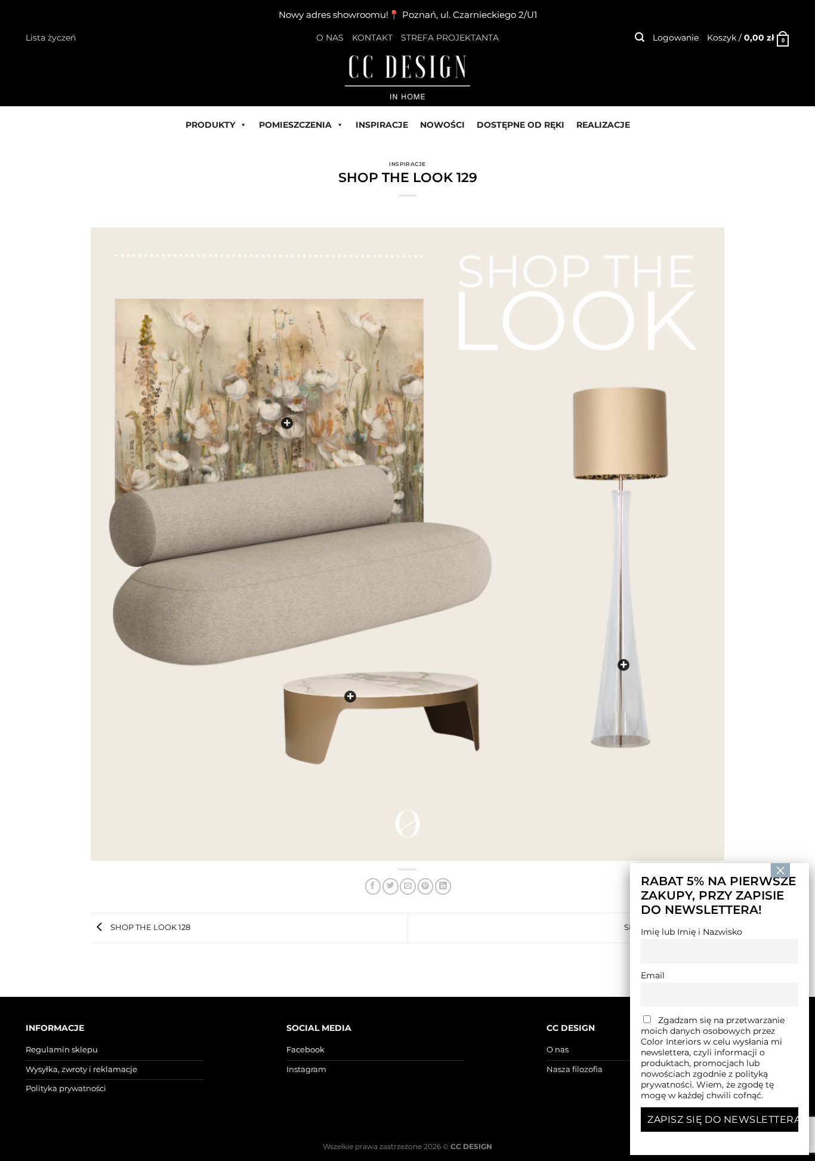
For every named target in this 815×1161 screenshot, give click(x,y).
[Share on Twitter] (390, 886)
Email (653, 975)
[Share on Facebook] (373, 886)
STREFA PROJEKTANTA (450, 37)
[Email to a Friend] (408, 886)
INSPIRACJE (382, 124)
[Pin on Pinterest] (426, 886)
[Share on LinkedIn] (443, 886)
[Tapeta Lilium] (287, 423)
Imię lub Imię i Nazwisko (691, 931)
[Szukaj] (639, 37)
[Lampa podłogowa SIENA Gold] (623, 665)
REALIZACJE (603, 124)
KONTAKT (372, 37)
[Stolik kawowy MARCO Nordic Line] (350, 697)
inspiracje (407, 164)
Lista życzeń (51, 37)
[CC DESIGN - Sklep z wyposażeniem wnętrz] (407, 76)
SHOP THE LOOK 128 (149, 927)
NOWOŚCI (442, 124)
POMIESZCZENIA (295, 124)
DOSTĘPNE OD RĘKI (520, 124)
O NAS (330, 37)
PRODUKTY (210, 124)
